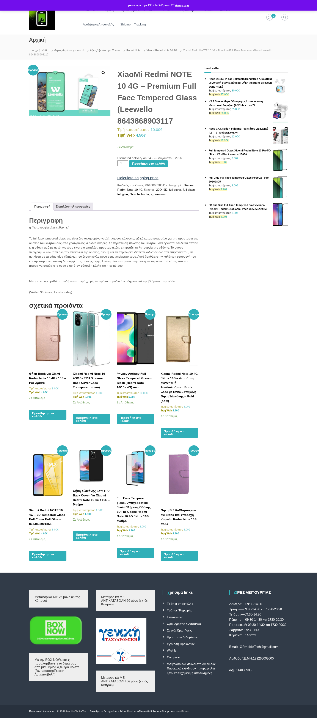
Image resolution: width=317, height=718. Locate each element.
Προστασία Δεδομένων (182, 637)
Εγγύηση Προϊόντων (181, 644)
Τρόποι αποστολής (180, 603)
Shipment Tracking (133, 24)
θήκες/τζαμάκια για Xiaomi (105, 50)
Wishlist (172, 650)
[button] (103, 73)
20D (159, 189)
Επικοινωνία (175, 617)
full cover (175, 189)
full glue (122, 194)
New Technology (141, 194)
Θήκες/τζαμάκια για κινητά (69, 50)
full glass (189, 189)
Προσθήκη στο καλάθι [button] (43, 414)
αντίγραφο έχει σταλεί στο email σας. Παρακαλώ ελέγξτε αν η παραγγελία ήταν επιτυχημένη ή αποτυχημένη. (192, 668)
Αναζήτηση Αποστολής (98, 24)
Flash (130, 711)
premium (160, 194)
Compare (173, 657)
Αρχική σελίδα (40, 50)
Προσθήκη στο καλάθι (148, 163)
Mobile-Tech (73, 711)
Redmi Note (133, 50)
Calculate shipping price (137, 178)
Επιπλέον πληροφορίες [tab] (73, 206)
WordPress (182, 711)
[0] (269, 17)
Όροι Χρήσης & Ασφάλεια (184, 623)
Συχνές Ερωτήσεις (179, 630)
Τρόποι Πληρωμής (179, 610)
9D (165, 189)
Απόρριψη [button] (182, 5)
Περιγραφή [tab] (42, 206)
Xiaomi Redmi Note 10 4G (161, 50)
